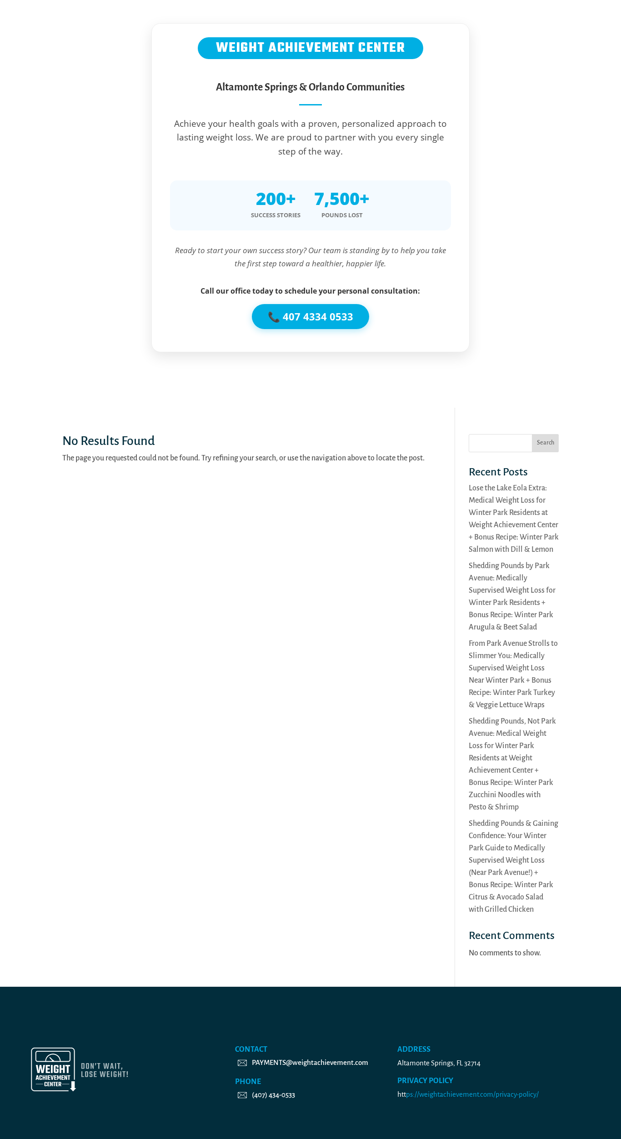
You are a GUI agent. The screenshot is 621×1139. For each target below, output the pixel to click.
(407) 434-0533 (273, 1095)
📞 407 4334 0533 (310, 316)
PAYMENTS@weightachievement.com (310, 1062)
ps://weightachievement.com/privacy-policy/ (472, 1094)
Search (545, 443)
